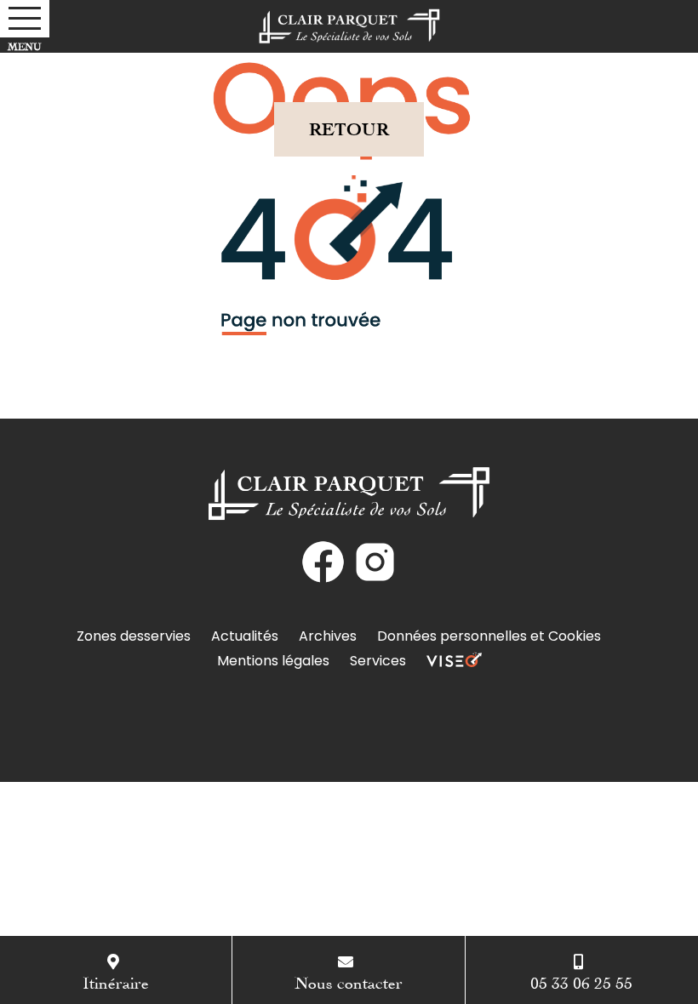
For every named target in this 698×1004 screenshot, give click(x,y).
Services (378, 660)
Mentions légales (273, 660)
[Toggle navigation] (24, 18)
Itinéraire (116, 980)
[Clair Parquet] (349, 26)
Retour (349, 129)
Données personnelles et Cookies (489, 636)
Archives (328, 636)
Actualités (244, 636)
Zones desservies (134, 636)
